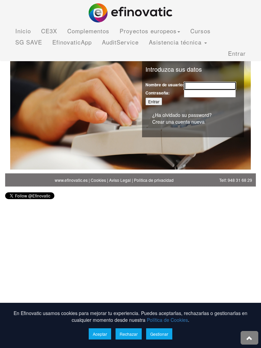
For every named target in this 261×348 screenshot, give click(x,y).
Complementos (88, 31)
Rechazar (129, 334)
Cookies (98, 180)
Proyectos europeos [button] (148, 31)
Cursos (200, 31)
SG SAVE (28, 42)
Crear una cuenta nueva (178, 121)
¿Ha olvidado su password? (182, 114)
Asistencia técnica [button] (176, 42)
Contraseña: (157, 93)
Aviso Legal (120, 180)
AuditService (120, 42)
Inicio (23, 31)
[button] (249, 338)
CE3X (49, 31)
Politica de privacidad (154, 180)
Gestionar (159, 334)
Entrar (237, 53)
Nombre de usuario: (164, 85)
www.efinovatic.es (71, 180)
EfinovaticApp (72, 42)
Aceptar (100, 334)
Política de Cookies (167, 319)
